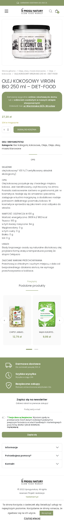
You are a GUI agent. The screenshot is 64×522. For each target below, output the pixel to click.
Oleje (51, 71)
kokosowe (6, 73)
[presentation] (4, 320)
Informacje (11, 447)
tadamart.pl (32, 496)
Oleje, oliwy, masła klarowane (32, 71)
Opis (33, 159)
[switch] (3, 418)
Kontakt (9, 463)
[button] (29, 349)
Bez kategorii (21, 145)
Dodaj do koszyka (26, 129)
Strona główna (9, 71)
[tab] (33, 158)
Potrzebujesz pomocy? (18, 455)
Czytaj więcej (32, 518)
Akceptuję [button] (46, 513)
